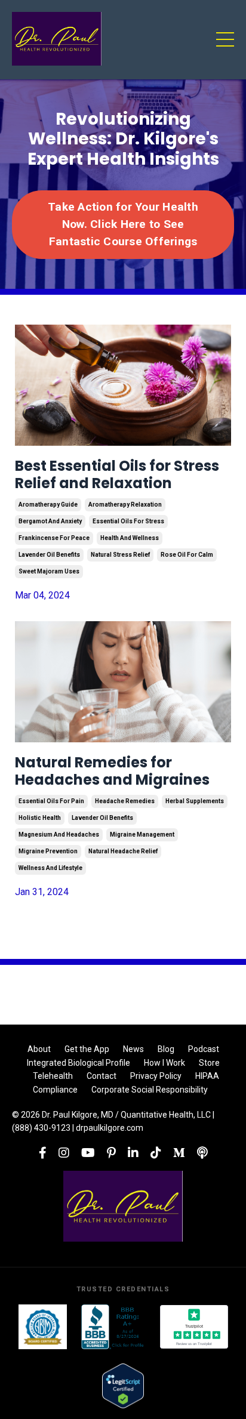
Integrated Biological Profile (78, 1063)
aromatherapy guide (48, 504)
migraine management (142, 834)
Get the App (86, 1049)
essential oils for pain (51, 801)
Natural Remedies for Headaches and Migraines (112, 771)
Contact (101, 1076)
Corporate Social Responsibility (149, 1089)
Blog (166, 1049)
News (133, 1049)
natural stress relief (120, 554)
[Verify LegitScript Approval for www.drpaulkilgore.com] (122, 1386)
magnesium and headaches (59, 834)
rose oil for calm (187, 554)
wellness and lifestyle (50, 868)
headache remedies (125, 801)
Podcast (203, 1049)
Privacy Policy (156, 1076)
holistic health (40, 818)
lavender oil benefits (49, 554)
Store (209, 1063)
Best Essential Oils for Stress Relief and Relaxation (117, 475)
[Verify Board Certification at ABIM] (43, 1326)
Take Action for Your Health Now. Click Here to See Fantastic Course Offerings (123, 224)
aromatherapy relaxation (125, 504)
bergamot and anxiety (50, 521)
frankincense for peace (54, 538)
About (39, 1049)
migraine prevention (48, 851)
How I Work (164, 1063)
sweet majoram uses (49, 571)
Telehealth (53, 1076)
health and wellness (129, 538)
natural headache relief (123, 851)
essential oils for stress (128, 521)
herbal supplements (194, 801)
